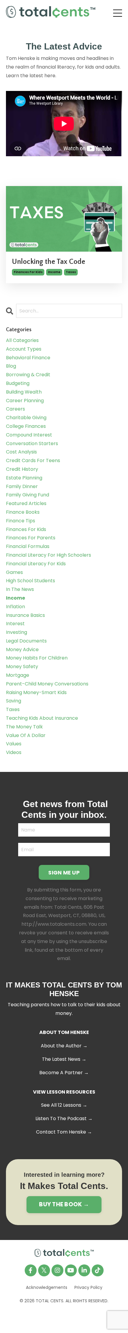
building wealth (24, 391)
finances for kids (28, 272)
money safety (22, 666)
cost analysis (21, 451)
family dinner (22, 486)
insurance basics (25, 615)
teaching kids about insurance (42, 718)
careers (15, 408)
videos (13, 752)
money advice (22, 649)
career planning (25, 400)
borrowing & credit (28, 374)
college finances (26, 426)
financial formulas (27, 546)
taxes (71, 272)
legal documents (26, 640)
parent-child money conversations (47, 683)
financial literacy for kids (36, 563)
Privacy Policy (88, 1287)
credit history (22, 469)
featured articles (26, 503)
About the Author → (64, 1045)
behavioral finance (28, 357)
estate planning (24, 477)
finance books (23, 512)
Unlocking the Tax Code (48, 262)
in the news (20, 589)
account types (23, 349)
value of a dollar (26, 735)
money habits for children (37, 657)
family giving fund (27, 494)
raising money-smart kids (36, 692)
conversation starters (32, 443)
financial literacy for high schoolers (48, 555)
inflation (15, 606)
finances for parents (30, 537)
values (13, 743)
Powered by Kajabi (64, 1317)
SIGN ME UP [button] (64, 872)
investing (16, 632)
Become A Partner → (64, 1072)
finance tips (20, 520)
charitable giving (26, 417)
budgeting (17, 383)
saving (13, 700)
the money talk (24, 726)
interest (15, 623)
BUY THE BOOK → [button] (64, 1204)
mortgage (17, 675)
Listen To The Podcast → (64, 1118)
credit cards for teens (33, 460)
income (54, 272)
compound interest (29, 434)
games (14, 572)
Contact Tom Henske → (64, 1131)
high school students (30, 580)
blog (11, 366)
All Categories (22, 340)
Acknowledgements (46, 1287)
